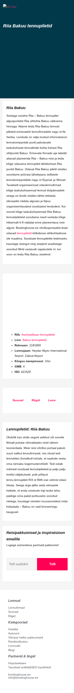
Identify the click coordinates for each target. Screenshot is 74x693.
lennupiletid (24, 233)
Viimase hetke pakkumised (25, 637)
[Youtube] (14, 687)
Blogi (11, 650)
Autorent (13, 633)
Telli (52, 564)
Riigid (11, 616)
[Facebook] (10, 687)
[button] (6, 14)
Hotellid (13, 629)
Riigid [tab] (36, 400)
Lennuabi (14, 645)
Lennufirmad (16, 607)
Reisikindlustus (18, 641)
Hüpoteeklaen (17, 663)
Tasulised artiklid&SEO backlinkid (29, 667)
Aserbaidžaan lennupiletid (38, 334)
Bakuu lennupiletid (34, 340)
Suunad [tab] (18, 400)
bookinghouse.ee (19, 674)
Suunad (13, 611)
